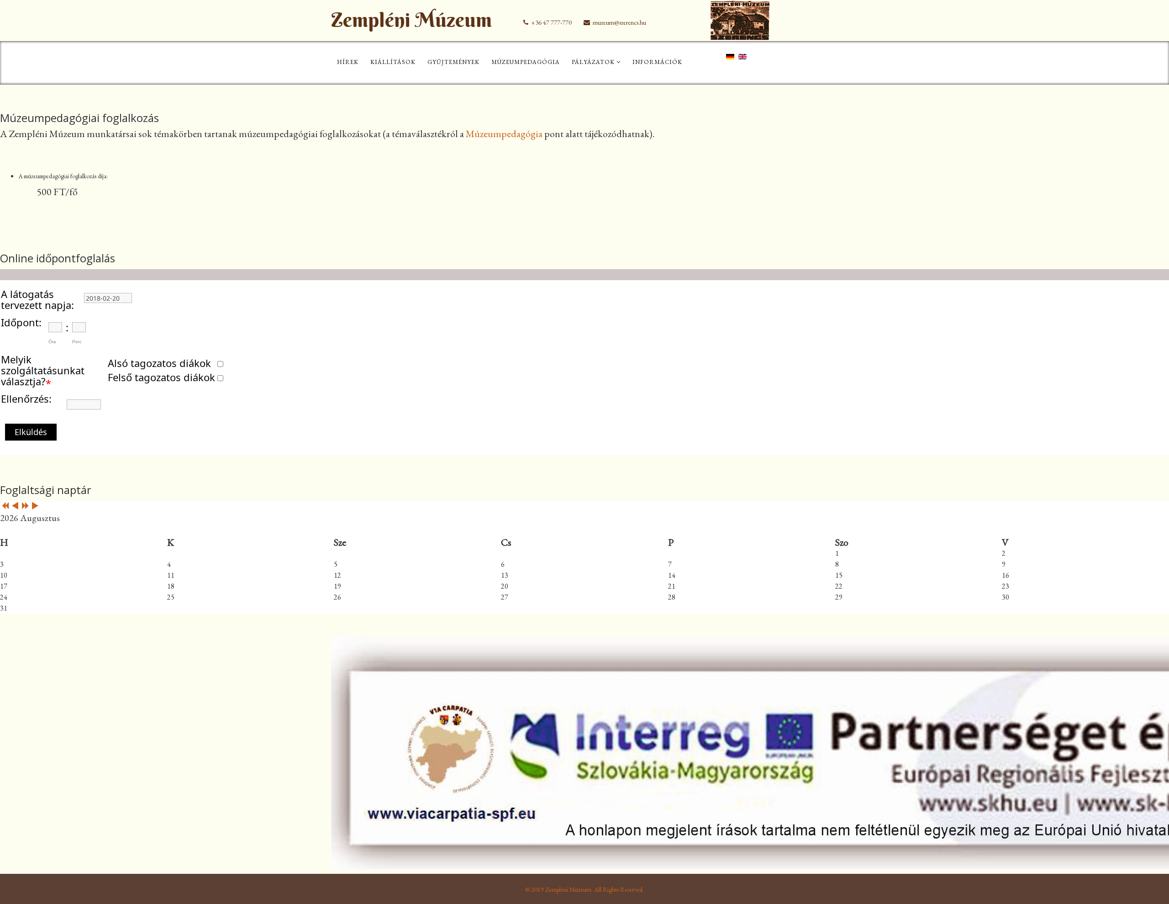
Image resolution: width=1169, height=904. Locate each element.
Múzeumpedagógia (525, 62)
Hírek (347, 62)
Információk (657, 62)
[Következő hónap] (35, 506)
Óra (52, 341)
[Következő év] (25, 506)
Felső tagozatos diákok (161, 377)
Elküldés (31, 431)
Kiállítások (393, 62)
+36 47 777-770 (551, 22)
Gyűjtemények (453, 62)
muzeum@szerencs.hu (619, 22)
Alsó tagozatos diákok (159, 362)
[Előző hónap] (15, 506)
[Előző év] (5, 506)
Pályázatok (593, 62)
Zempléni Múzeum (411, 19)
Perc (77, 341)
